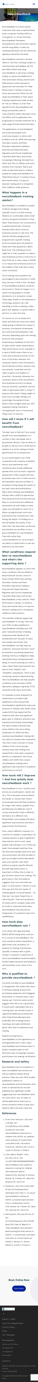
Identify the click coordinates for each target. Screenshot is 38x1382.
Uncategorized (7, 1348)
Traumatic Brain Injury (11, 596)
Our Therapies (8, 1335)
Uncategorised (7, 1351)
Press (4, 1331)
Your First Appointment (12, 1323)
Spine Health (6, 1355)
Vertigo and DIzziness (10, 1344)
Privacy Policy (8, 1327)
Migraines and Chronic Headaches (17, 592)
